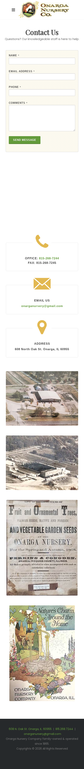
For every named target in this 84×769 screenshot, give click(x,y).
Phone (15, 87)
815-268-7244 (49, 258)
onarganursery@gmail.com (42, 734)
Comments (18, 103)
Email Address (22, 71)
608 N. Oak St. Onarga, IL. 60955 (30, 729)
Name (14, 55)
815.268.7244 (64, 729)
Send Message (24, 139)
